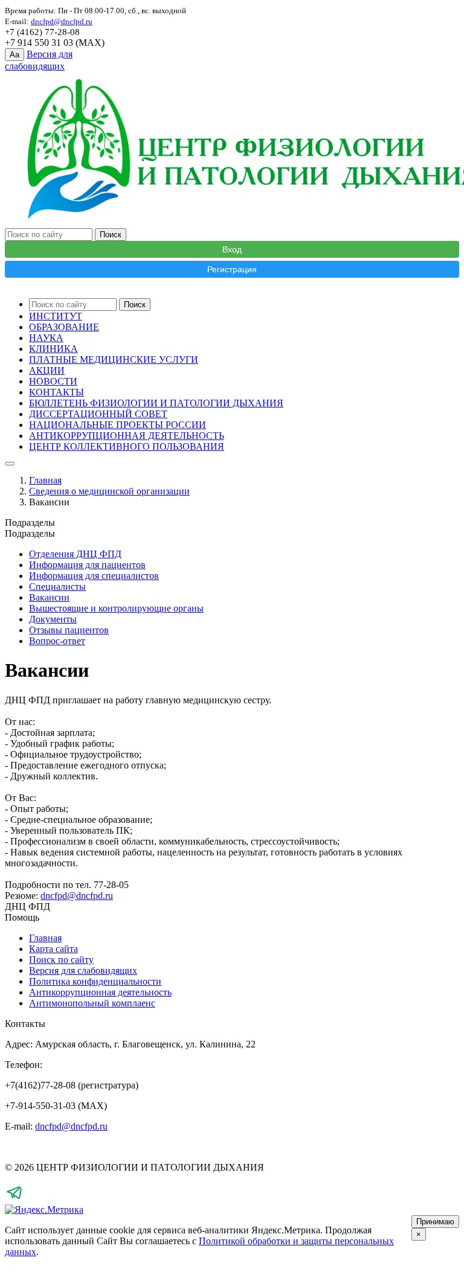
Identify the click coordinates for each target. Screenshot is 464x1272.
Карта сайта (53, 949)
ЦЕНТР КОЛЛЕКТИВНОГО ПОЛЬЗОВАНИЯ (126, 446)
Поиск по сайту (61, 959)
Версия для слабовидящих (83, 970)
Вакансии (49, 597)
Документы (53, 619)
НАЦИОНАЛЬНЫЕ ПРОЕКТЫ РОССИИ (117, 425)
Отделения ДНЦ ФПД (75, 554)
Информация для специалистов (94, 575)
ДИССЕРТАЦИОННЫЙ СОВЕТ (98, 414)
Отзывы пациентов (69, 630)
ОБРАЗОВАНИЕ (64, 327)
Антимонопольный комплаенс (92, 1003)
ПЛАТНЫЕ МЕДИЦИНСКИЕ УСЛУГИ (113, 359)
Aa (14, 54)
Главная (45, 480)
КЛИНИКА (53, 349)
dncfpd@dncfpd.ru (76, 895)
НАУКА (46, 338)
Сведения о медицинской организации (109, 491)
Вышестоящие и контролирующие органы (116, 608)
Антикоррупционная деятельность (100, 992)
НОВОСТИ (53, 381)
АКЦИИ (47, 370)
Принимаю (435, 1221)
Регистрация (232, 269)
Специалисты (57, 586)
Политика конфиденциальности (95, 981)
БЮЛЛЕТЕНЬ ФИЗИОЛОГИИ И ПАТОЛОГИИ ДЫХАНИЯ (156, 403)
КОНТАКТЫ (56, 392)
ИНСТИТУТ (55, 316)
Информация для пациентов (87, 565)
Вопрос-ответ (57, 641)
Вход (232, 249)
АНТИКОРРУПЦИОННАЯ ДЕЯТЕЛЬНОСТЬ (126, 435)
